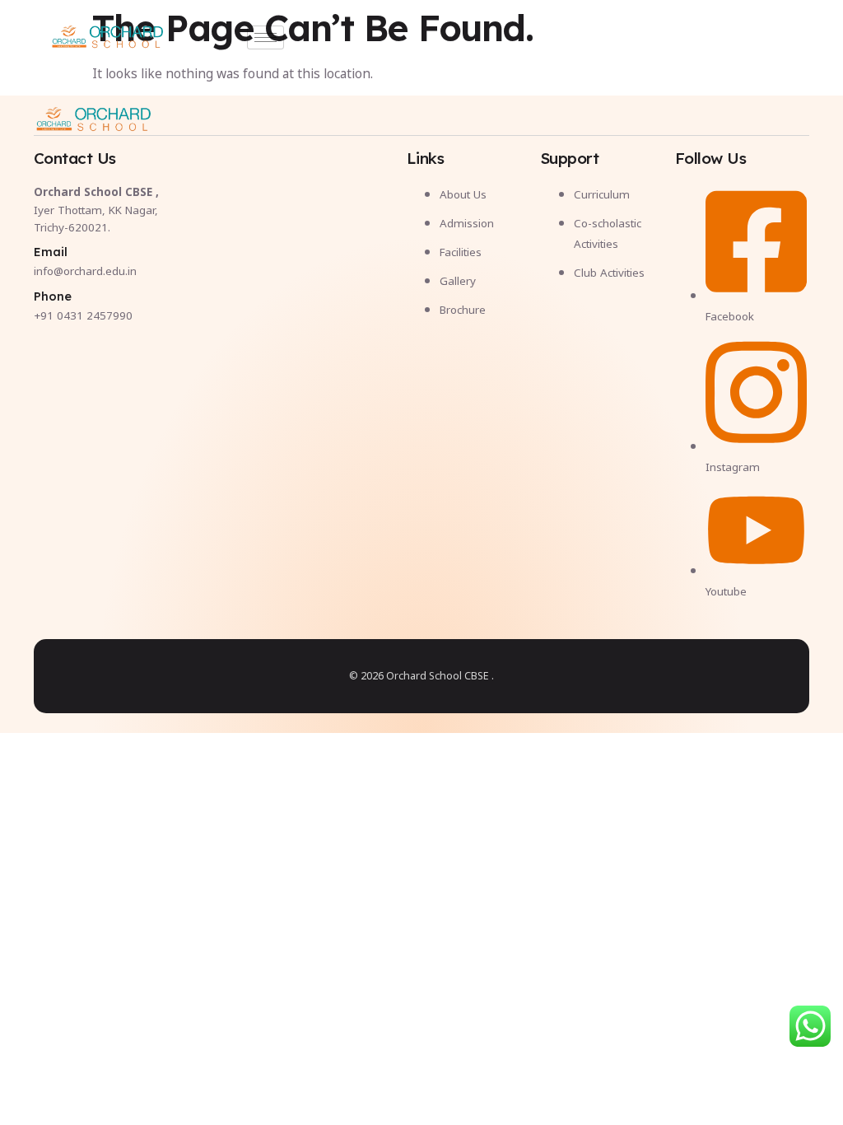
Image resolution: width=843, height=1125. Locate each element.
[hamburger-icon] (265, 37)
